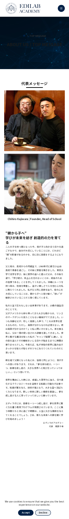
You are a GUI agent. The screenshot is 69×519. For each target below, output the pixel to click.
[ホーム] (24, 36)
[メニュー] (61, 8)
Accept (26, 512)
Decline (43, 512)
